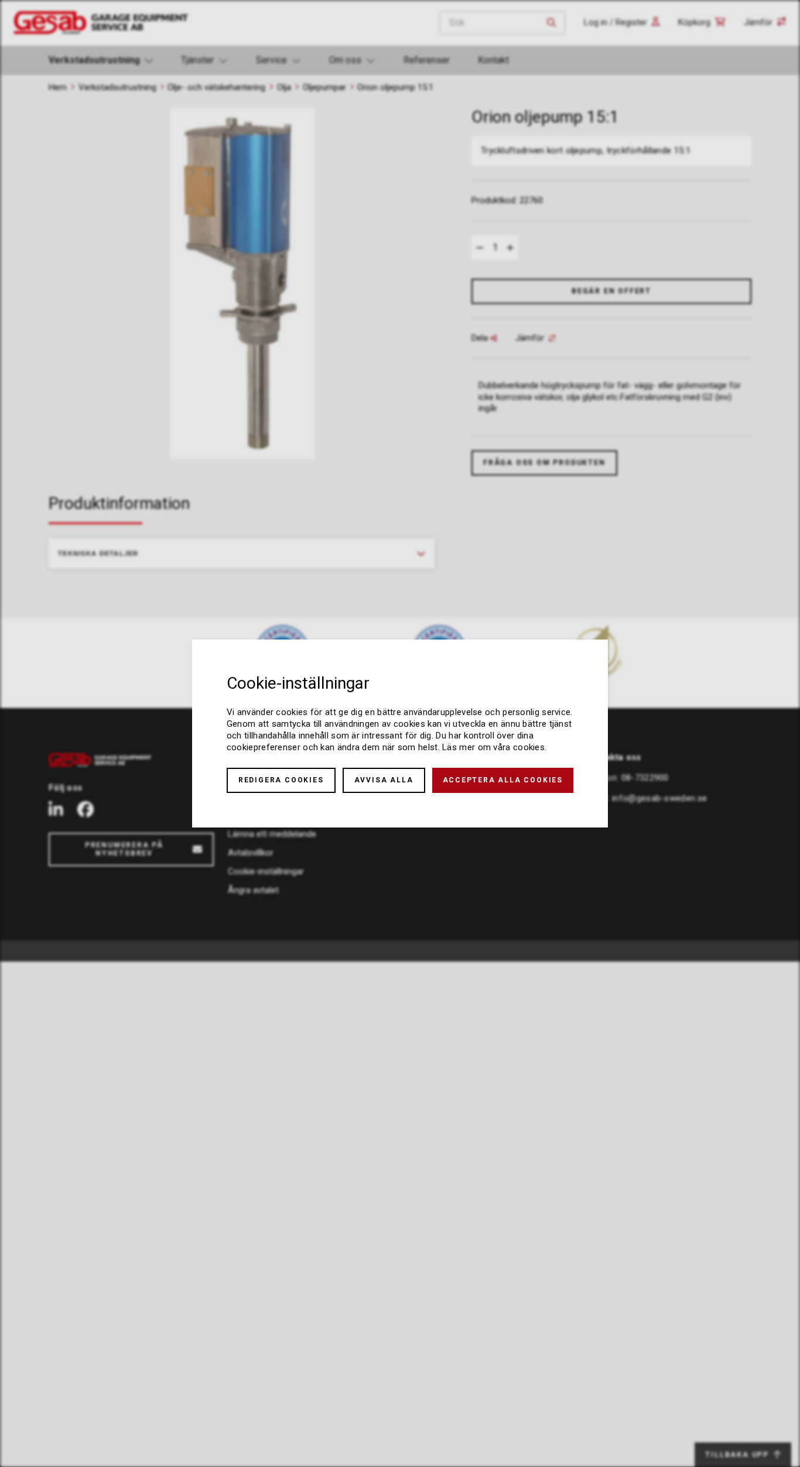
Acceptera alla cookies (503, 780)
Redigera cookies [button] (281, 780)
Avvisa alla (383, 780)
